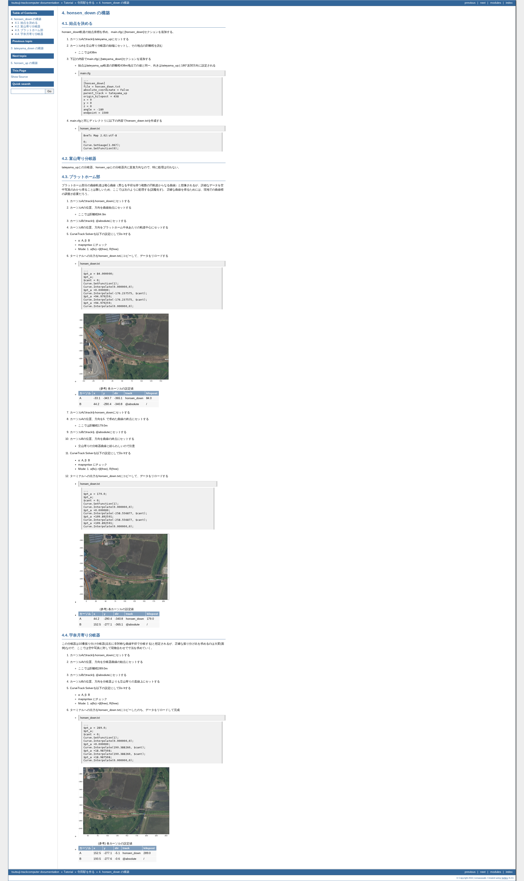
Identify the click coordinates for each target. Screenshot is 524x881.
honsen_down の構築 (114, 2)
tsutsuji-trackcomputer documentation (35, 2)
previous (470, 2)
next (483, 2)
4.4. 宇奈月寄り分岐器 (29, 34)
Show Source (19, 76)
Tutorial (68, 2)
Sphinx (504, 878)
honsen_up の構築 (24, 63)
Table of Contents (24, 13)
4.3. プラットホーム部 (29, 30)
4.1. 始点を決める (26, 22)
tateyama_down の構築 (27, 48)
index (509, 2)
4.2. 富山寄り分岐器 (27, 26)
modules (495, 2)
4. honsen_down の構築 (26, 19)
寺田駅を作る (85, 2)
